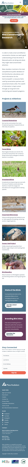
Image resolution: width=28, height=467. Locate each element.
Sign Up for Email (6, 392)
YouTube (6, 416)
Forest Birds (6, 149)
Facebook (6, 413)
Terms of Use (5, 405)
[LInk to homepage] (7, 2)
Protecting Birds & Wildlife (10, 32)
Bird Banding (7, 272)
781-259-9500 (5, 438)
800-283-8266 (6, 439)
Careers (4, 397)
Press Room (5, 395)
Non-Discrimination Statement (10, 408)
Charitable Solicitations (8, 403)
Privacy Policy (5, 401)
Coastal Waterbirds (9, 121)
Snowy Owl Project (9, 243)
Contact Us (5, 399)
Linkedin (6, 420)
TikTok (6, 424)
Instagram (7, 418)
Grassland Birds (8, 180)
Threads (6, 422)
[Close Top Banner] (26, 6)
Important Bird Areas (10, 215)
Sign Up (14, 373)
